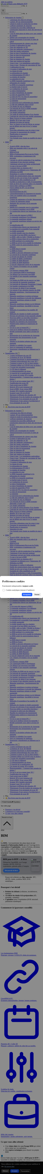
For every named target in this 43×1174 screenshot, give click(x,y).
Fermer (37, 594)
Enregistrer (27, 594)
